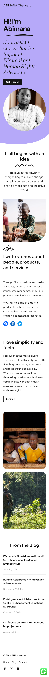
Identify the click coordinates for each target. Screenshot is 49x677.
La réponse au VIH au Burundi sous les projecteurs (23, 624)
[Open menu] (44, 5)
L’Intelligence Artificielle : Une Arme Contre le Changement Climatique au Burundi (24, 603)
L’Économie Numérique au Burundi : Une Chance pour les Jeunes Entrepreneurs (24, 560)
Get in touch (12, 81)
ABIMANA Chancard (17, 5)
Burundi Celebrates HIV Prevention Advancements (23, 581)
